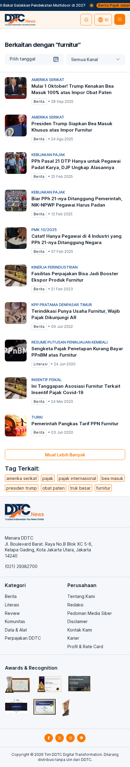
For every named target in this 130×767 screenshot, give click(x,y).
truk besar (80, 488)
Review (12, 613)
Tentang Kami (81, 596)
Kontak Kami (79, 629)
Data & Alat (16, 629)
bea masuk (112, 478)
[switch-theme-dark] (86, 19)
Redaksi (75, 604)
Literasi (12, 604)
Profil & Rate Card (85, 646)
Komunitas (15, 621)
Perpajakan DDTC (23, 638)
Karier (73, 638)
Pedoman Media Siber (89, 613)
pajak (47, 478)
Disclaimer (77, 621)
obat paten (53, 488)
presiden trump (21, 488)
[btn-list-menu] (119, 19)
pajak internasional (77, 478)
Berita (11, 596)
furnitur (103, 488)
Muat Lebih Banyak (65, 454)
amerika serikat (21, 478)
